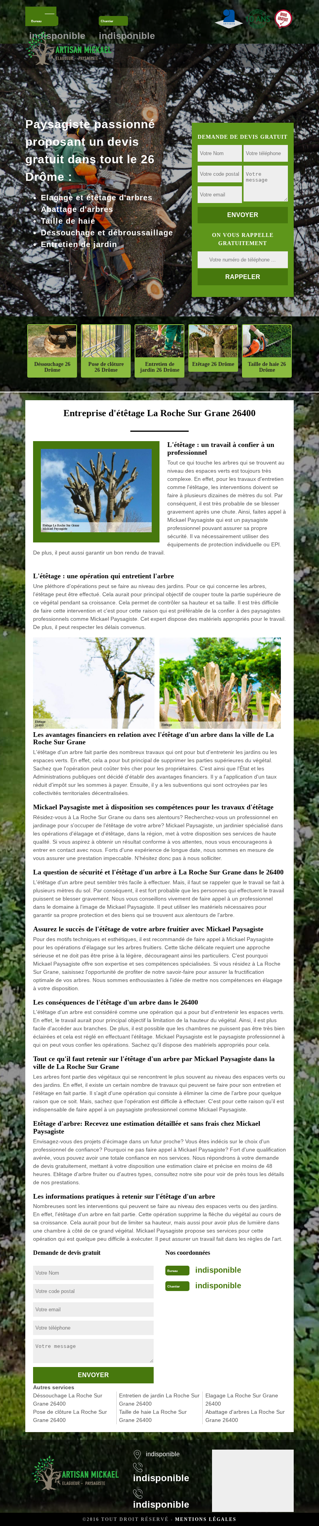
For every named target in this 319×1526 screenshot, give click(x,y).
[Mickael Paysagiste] (68, 48)
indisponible (218, 1270)
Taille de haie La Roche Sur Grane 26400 (153, 1416)
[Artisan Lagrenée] (75, 1468)
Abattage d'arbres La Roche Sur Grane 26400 (245, 1416)
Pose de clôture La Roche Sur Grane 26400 (70, 1416)
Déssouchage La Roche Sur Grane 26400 (67, 1399)
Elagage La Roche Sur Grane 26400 (241, 1399)
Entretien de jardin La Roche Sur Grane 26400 (159, 1399)
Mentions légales (206, 1519)
